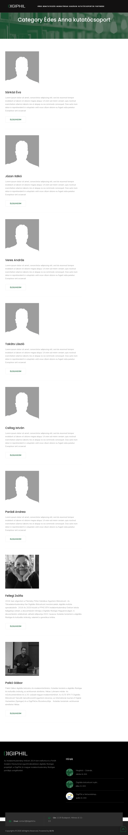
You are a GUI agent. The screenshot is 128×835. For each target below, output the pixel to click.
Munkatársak (62, 6)
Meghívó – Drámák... (84, 770)
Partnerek (99, 6)
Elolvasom (15, 119)
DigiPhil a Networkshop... (86, 794)
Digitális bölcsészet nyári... (87, 782)
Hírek (40, 6)
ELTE (52, 831)
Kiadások (73, 6)
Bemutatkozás (49, 6)
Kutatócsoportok (86, 6)
